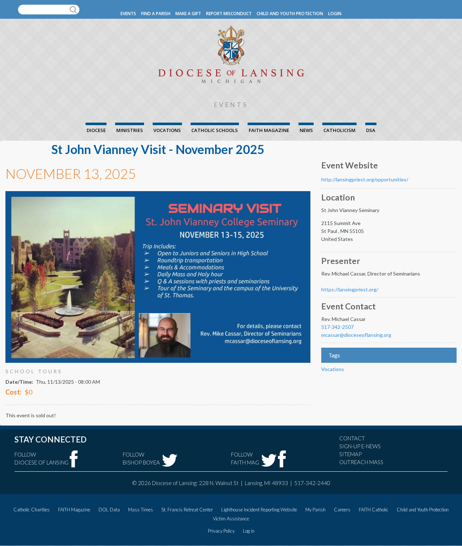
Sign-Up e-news (360, 446)
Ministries (129, 130)
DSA (370, 130)
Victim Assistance (231, 518)
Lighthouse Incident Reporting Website (259, 509)
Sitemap (350, 454)
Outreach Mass (361, 462)
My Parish (315, 509)
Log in (248, 531)
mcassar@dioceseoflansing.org (356, 335)
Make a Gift (188, 13)
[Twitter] (170, 460)
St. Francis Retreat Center (187, 509)
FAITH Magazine (269, 130)
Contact (352, 438)
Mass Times (140, 509)
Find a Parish (155, 13)
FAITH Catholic (373, 509)
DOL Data (109, 509)
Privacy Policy (221, 531)
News (306, 130)
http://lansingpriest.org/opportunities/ (364, 179)
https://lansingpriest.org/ (349, 289)
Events (128, 13)
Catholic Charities (31, 509)
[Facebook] (74, 458)
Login (334, 13)
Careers (342, 509)
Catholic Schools (214, 130)
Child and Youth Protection (290, 13)
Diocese (96, 130)
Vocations (167, 130)
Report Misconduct (229, 13)
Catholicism (339, 130)
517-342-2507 (337, 327)
